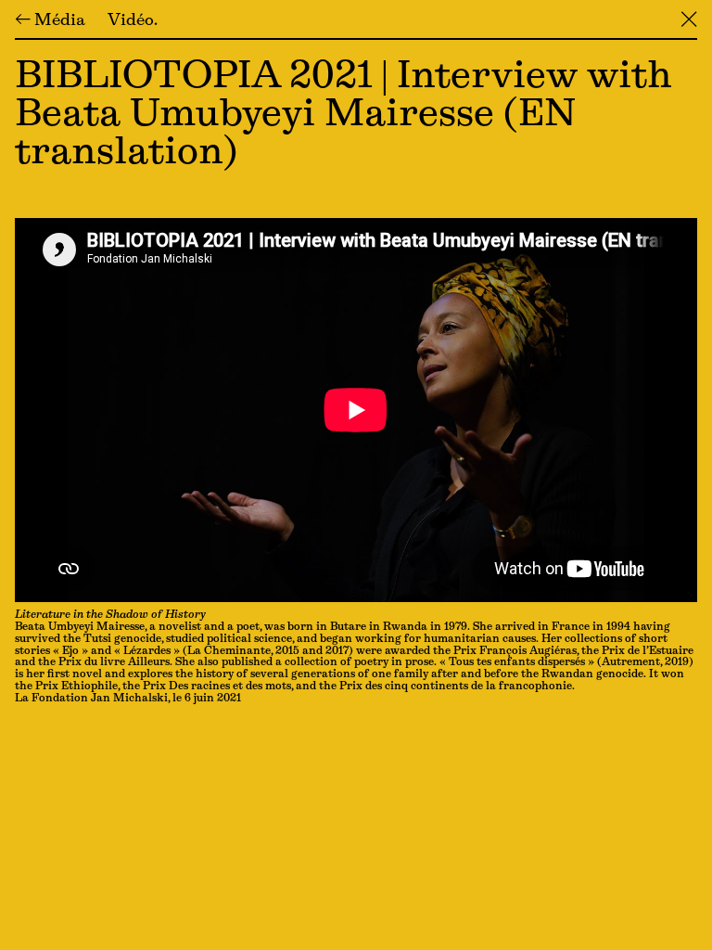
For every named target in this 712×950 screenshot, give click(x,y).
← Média (50, 21)
